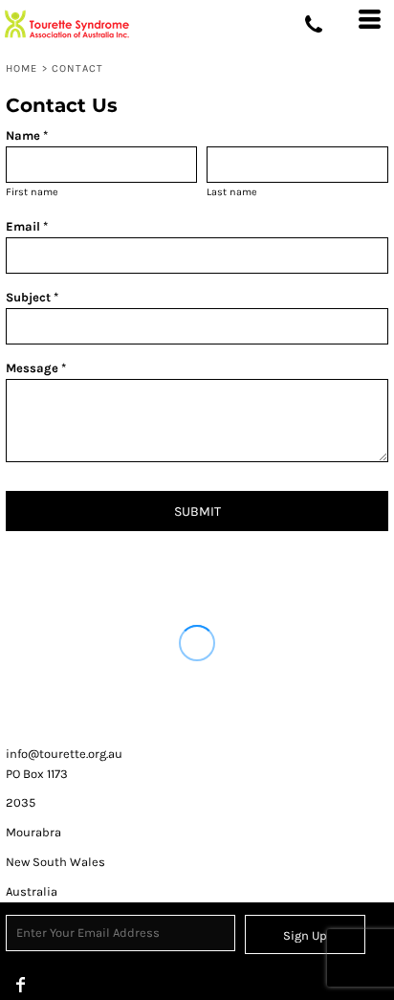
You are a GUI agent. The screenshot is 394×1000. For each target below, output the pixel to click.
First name (32, 192)
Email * (27, 226)
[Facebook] (21, 984)
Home (21, 68)
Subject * (32, 297)
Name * (27, 135)
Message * (36, 368)
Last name (232, 192)
